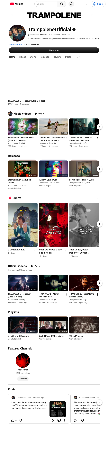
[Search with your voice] (71, 4)
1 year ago (99, 398)
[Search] (61, 4)
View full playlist (14, 188)
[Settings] (86, 4)
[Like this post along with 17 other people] (12, 420)
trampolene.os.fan (18, 44)
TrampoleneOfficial (15, 143)
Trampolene (12, 186)
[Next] (99, 127)
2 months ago (38, 398)
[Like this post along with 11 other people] (75, 420)
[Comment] (59, 420)
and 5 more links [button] (32, 44)
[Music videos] (11, 113)
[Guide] (5, 4)
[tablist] (54, 57)
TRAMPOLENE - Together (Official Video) (26, 101)
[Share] (52, 420)
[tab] (12, 57)
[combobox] (47, 4)
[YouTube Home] (16, 4)
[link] (39, 410)
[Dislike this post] (20, 420)
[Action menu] (65, 420)
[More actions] (36, 138)
